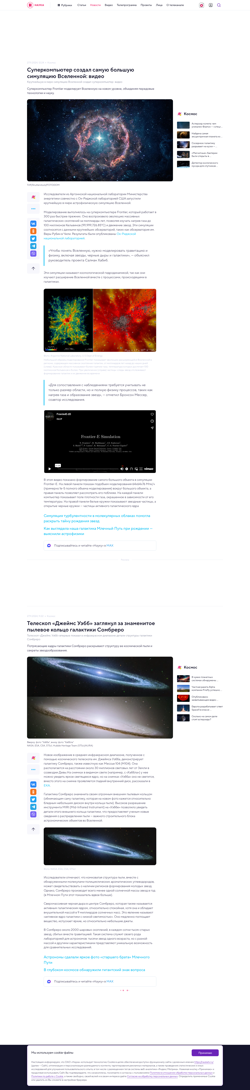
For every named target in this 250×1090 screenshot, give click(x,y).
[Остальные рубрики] (33, 209)
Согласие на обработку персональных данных (152, 1076)
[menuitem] (81, 5)
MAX (109, 545)
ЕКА (47, 785)
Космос (51, 62)
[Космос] (33, 197)
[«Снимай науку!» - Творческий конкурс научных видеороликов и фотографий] (201, 5)
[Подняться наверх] (33, 268)
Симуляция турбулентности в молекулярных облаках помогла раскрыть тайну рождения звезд (97, 518)
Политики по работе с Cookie (47, 1076)
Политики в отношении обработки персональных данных (181, 1072)
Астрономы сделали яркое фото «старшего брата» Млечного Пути (97, 959)
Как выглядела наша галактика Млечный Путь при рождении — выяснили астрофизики (98, 531)
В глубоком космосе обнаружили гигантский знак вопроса (94, 969)
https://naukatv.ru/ (203, 1062)
